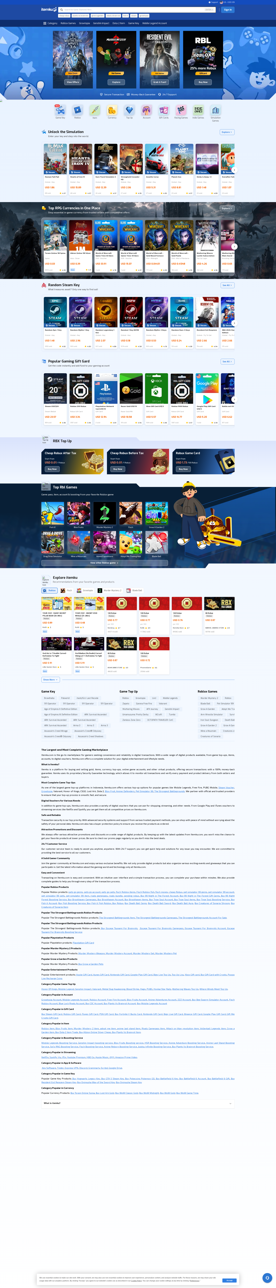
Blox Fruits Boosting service (128, 1042)
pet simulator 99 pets (53, 895)
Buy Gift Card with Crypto (213, 974)
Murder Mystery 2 (209, 698)
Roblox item (47, 1028)
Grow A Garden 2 (209, 725)
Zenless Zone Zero (131, 720)
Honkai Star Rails (162, 989)
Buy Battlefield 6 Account (192, 1078)
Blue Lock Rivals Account (71, 1003)
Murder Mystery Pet (166, 953)
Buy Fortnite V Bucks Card (128, 1014)
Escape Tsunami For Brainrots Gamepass (161, 928)
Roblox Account (97, 999)
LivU (154, 698)
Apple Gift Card (84, 974)
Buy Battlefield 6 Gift (218, 1078)
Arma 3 (76, 725)
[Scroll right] (234, 170)
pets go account (91, 892)
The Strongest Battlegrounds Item (117, 917)
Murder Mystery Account (118, 953)
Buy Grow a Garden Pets (90, 964)
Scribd (104, 1067)
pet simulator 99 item (77, 895)
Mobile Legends (170, 698)
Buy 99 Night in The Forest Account (159, 895)
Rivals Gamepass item (153, 1028)
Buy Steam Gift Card (51, 1014)
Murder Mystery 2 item (86, 1028)
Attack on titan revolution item (182, 1028)
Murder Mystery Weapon (91, 953)
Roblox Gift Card (71, 1014)
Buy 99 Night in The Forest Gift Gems (199, 895)
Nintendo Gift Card (119, 974)
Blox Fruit (110, 791)
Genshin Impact (101, 23)
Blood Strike (132, 989)
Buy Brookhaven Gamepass (81, 899)
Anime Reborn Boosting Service (120, 1046)
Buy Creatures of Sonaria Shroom (212, 903)
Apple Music (102, 1057)
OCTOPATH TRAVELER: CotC (160, 720)
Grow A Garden (208, 709)
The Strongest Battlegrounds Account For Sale (202, 917)
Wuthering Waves (131, 709)
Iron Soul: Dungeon (209, 720)
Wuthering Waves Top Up (185, 989)
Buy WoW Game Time (187, 1093)
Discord (83, 1067)
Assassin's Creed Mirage (56, 731)
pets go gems (76, 892)
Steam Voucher (226, 787)
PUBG (149, 989)
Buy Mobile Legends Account (152, 1003)
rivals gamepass (99, 895)
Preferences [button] (194, 1281)
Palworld (65, 698)
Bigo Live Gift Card (173, 1014)
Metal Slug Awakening (113, 989)
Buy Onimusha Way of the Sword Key (96, 1082)
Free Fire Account (116, 999)
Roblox (125, 698)
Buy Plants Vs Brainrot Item (126, 1032)
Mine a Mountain (208, 731)
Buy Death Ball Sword (159, 903)
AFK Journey (152, 709)
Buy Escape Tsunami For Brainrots (119, 928)
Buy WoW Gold (167, 1093)
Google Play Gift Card (141, 974)
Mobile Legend (66, 989)
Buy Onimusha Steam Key (129, 1082)
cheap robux (64, 16)
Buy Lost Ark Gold (104, 1093)
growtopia (144, 16)
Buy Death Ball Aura (182, 903)
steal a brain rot (113, 16)
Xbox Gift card (192, 974)
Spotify (53, 1057)
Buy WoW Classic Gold (126, 1093)
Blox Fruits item (64, 1028)
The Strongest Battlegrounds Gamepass (156, 917)
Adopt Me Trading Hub (232, 709)
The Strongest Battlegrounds (169, 791)
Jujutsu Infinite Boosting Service (154, 1046)
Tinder (60, 1067)
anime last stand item (128, 1028)
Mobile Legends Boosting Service (59, 1042)
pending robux (131, 895)
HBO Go (90, 1057)
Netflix (45, 1057)
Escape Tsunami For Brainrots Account (205, 928)
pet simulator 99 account (221, 892)
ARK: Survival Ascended (95, 714)
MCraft (158, 714)
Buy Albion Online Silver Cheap (94, 1032)
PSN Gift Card (106, 1014)
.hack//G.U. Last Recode (87, 698)
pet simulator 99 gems (195, 892)
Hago (143, 989)
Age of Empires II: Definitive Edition (60, 709)
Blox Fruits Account (136, 999)
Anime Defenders (125, 791)
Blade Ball (205, 703)
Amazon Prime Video (126, 1057)
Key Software (48, 1067)
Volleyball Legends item (212, 1028)
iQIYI (111, 1057)
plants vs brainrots (80, 16)
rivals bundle (115, 895)
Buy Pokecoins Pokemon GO (139, 1078)
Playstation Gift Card (83, 942)
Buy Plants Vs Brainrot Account (119, 1003)
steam (133, 16)
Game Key (133, 23)
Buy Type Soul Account (160, 899)
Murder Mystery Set (143, 953)
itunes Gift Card (101, 974)
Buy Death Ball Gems (135, 903)
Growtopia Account (51, 999)
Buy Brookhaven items (136, 899)
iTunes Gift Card (89, 1014)
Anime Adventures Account (161, 999)
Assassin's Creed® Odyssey (87, 731)
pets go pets (108, 892)
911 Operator (50, 703)
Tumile (172, 714)
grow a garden (97, 16)
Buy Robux (117, 903)
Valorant (163, 703)
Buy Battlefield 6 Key (166, 1078)
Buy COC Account (94, 1003)
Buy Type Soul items (184, 899)
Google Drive (115, 1067)
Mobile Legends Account (75, 999)
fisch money (161, 892)
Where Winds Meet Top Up (214, 989)
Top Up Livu (177, 974)
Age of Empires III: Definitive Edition (60, 714)
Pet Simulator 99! (225, 703)
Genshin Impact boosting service (95, 1042)
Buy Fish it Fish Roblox (98, 903)
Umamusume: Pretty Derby (135, 714)
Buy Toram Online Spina (82, 1093)
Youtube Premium (76, 1057)
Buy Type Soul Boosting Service (213, 899)
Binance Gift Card (192, 1014)
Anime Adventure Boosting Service (186, 1042)
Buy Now (52, 469)
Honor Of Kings (49, 989)
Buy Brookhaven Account (110, 899)
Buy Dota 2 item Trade (66, 1032)
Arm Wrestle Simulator (212, 714)
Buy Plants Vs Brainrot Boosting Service (192, 1046)
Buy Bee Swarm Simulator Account (209, 999)
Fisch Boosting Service (91, 1046)
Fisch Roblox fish (145, 892)
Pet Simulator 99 (144, 791)
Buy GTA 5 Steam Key (112, 1078)
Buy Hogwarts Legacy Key (86, 1078)
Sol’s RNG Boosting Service (64, 1046)
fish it (125, 16)
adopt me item (107, 1028)
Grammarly (94, 1067)
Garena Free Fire (144, 703)
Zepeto (125, 703)
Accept (229, 1281)
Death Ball (230, 720)
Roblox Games (68, 23)
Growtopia (84, 23)
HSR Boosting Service (155, 1042)
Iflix (64, 1057)
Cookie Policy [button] (136, 1281)
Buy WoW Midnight (149, 1093)
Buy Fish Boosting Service (72, 903)
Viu (59, 1057)
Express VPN (71, 1067)
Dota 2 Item (119, 23)
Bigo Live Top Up (162, 974)
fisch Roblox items (125, 892)
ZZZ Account (184, 999)
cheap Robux (175, 892)
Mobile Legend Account (154, 23)
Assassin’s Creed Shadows (90, 736)
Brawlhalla (49, 698)
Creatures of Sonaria (233, 731)
